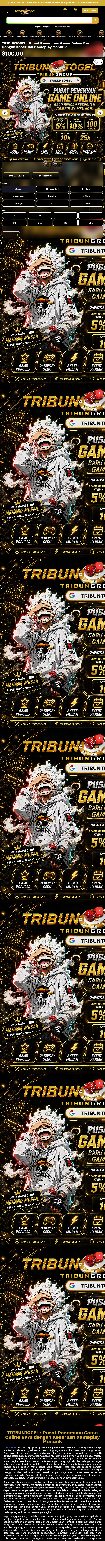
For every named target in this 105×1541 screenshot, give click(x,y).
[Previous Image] (5, 113)
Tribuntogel (9, 1447)
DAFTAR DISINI (16, 176)
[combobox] (50, 20)
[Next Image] (100, 113)
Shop (9, 13)
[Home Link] (25, 11)
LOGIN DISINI (45, 176)
